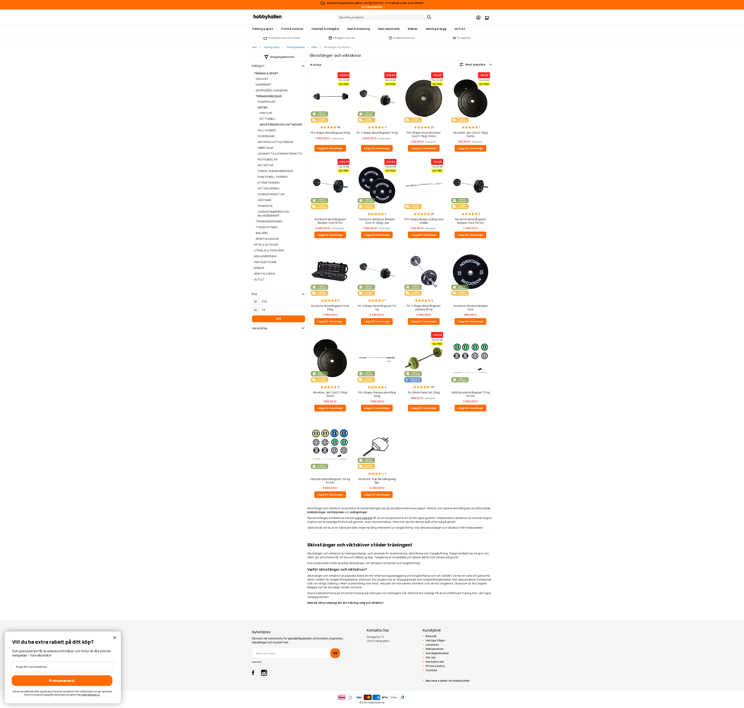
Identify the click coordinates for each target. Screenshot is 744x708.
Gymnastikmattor (271, 194)
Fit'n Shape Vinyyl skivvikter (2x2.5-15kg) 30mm (424, 134)
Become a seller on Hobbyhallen (448, 680)
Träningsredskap (295, 47)
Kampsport (264, 84)
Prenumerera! (62, 680)
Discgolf (262, 79)
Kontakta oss (435, 661)
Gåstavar (264, 200)
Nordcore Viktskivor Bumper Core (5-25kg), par (377, 221)
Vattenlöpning (268, 188)
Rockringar (266, 136)
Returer (431, 636)
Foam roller (266, 101)
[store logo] (267, 17)
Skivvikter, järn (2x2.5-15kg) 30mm (330, 394)
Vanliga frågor (435, 640)
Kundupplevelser (437, 653)
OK (335, 653)
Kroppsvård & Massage (272, 90)
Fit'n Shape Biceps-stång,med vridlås (424, 221)
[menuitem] (263, 29)
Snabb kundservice (404, 38)
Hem (254, 47)
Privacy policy (435, 666)
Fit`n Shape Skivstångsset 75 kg (377, 132)
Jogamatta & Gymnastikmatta (280, 153)
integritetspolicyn (90, 694)
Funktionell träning (273, 177)
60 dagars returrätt (344, 38)
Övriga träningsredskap (275, 171)
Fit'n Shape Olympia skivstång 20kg (377, 394)
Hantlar (266, 113)
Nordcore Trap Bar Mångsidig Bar (377, 480)
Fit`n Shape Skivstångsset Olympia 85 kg (424, 307)
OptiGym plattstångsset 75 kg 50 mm (470, 394)
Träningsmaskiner (269, 221)
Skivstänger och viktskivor (281, 124)
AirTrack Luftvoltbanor (275, 142)
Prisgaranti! (462, 38)
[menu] (372, 29)
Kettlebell (268, 118)
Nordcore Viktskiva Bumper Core (470, 307)
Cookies (431, 670)
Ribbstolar (265, 148)
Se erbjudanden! (372, 6)
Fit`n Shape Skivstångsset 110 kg (377, 307)
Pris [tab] (254, 294)
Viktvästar (266, 165)
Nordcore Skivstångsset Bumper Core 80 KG (330, 221)
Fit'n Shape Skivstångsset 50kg (330, 132)
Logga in (478, 17)
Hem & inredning (265, 256)
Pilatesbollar (267, 159)
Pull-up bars (267, 130)
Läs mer (257, 662)
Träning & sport (272, 47)
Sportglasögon (267, 239)
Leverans (432, 644)
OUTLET (259, 279)
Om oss (431, 657)
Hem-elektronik (265, 262)
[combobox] (384, 17)
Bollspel (262, 233)
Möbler (259, 268)
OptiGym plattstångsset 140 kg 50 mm (330, 480)
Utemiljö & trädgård (269, 250)
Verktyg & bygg (264, 273)
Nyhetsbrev (261, 632)
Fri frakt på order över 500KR (284, 38)
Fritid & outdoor (266, 244)
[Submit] (428, 17)
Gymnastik (265, 206)
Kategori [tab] (258, 66)
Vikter (314, 47)
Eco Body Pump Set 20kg (424, 392)
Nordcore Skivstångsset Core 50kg (330, 307)
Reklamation (434, 649)
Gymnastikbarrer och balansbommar (273, 213)
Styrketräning (269, 182)
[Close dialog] (115, 638)
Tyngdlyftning (266, 227)
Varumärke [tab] (259, 328)
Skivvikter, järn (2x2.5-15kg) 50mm (470, 134)
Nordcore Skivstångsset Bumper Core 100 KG (470, 221)
